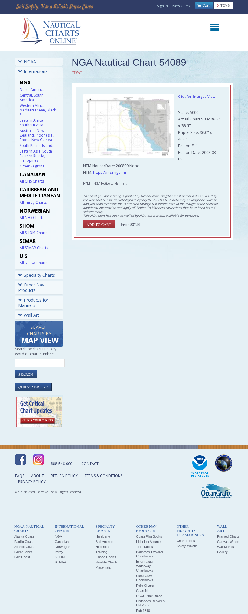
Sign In (162, 5)
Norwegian (62, 547)
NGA (58, 536)
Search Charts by (40, 334)
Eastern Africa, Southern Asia (32, 122)
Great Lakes (23, 552)
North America (32, 89)
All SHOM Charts (33, 232)
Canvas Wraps (228, 541)
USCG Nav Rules (149, 596)
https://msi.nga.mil (110, 172)
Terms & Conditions (103, 475)
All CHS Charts (32, 181)
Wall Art (31, 315)
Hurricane (103, 536)
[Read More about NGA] (224, 463)
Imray (59, 552)
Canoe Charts (106, 557)
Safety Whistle (187, 546)
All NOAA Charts (33, 263)
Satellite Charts (107, 562)
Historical (102, 547)
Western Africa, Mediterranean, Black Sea (38, 110)
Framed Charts (228, 536)
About (37, 475)
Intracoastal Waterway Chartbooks (144, 566)
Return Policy (64, 475)
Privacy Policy (32, 481)
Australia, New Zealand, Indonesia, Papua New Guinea (37, 135)
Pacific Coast (24, 541)
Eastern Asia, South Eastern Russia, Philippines (36, 156)
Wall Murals (225, 547)
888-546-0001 (62, 463)
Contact (90, 463)
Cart (206, 5)
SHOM (60, 557)
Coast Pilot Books (149, 536)
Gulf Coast (22, 557)
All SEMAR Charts (34, 247)
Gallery (222, 552)
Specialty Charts (39, 275)
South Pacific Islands (37, 145)
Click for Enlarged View (196, 96)
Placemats (103, 567)
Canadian (62, 541)
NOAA (30, 61)
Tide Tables (144, 547)
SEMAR (60, 562)
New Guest (181, 5)
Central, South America (32, 97)
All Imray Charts (33, 202)
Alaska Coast (24, 536)
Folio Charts (145, 585)
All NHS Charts (32, 217)
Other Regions (32, 166)
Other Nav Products (31, 287)
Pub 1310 (143, 610)
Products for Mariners (33, 302)
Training (101, 552)
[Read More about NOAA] (200, 466)
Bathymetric (104, 541)
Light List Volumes (149, 541)
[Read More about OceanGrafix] (216, 492)
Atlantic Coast (24, 547)
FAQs (19, 475)
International (36, 71)
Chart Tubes (186, 541)
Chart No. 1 (144, 591)
